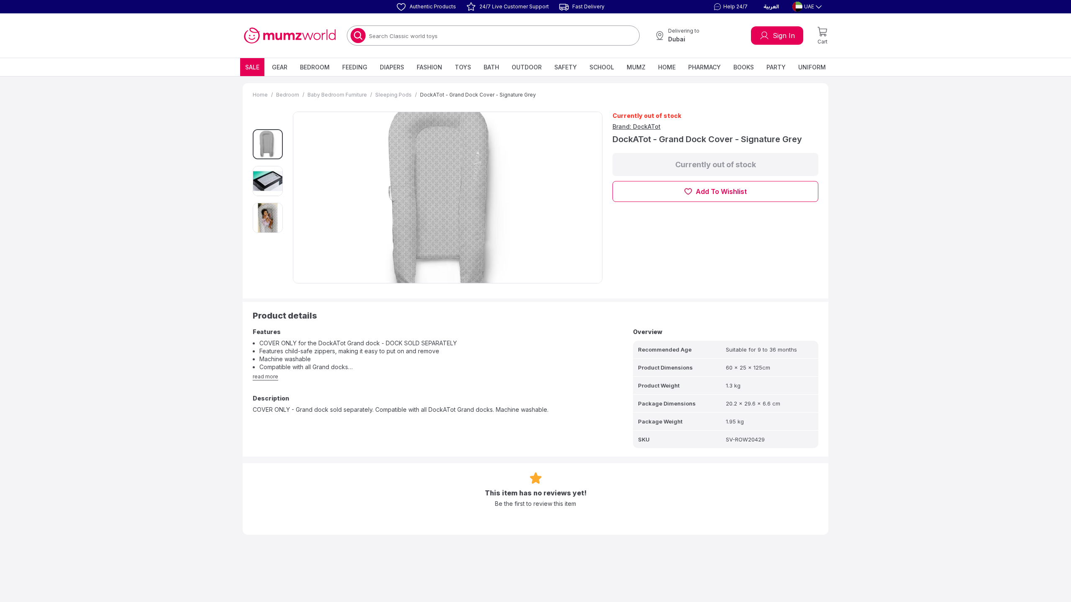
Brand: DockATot (636, 126)
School (601, 67)
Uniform (812, 67)
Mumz (636, 67)
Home (667, 67)
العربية (771, 7)
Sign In (784, 35)
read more (265, 376)
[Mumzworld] (290, 35)
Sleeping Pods (393, 95)
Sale (252, 67)
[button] (729, 6)
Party (776, 67)
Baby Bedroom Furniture (337, 95)
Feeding (354, 67)
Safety (565, 67)
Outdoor (527, 67)
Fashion (429, 67)
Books (743, 67)
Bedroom (315, 67)
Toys (463, 67)
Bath (491, 67)
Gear (279, 67)
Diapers (392, 67)
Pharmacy (704, 67)
